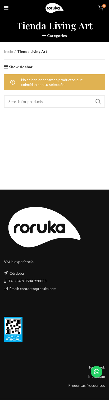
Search (98, 101)
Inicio (8, 51)
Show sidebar (21, 67)
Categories (57, 36)
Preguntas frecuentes (86, 385)
